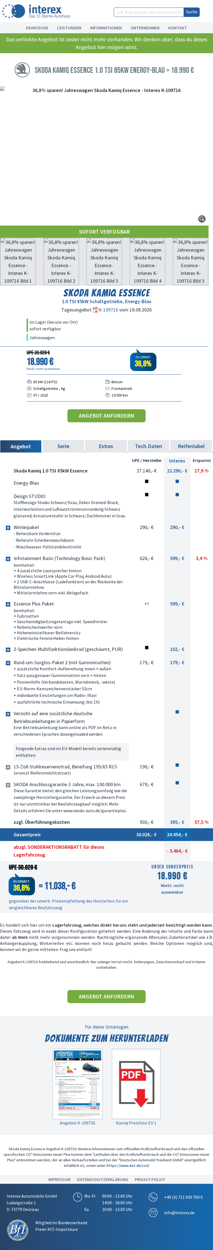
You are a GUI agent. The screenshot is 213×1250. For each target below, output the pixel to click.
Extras (106, 446)
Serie (63, 446)
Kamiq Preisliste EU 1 (136, 1123)
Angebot (21, 446)
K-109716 (109, 309)
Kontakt (177, 27)
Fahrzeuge (37, 27)
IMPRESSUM (59, 1179)
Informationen (106, 27)
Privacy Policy (150, 1179)
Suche (191, 11)
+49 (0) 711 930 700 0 (183, 1197)
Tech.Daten (148, 446)
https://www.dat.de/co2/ (127, 1165)
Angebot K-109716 (77, 1123)
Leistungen (69, 27)
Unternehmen (145, 27)
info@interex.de (179, 1212)
